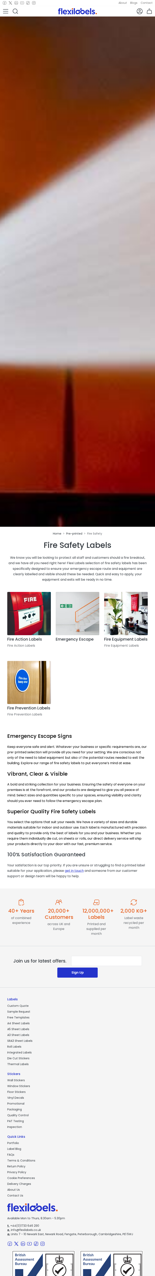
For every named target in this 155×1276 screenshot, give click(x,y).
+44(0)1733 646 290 (23, 1226)
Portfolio (13, 1143)
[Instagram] (34, 3)
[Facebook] (4, 3)
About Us (13, 1190)
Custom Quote (18, 1006)
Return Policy (16, 1166)
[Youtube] (22, 3)
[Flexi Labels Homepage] (77, 11)
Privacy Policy (16, 1172)
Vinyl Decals (15, 1098)
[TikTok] (28, 3)
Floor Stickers (16, 1092)
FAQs (10, 1155)
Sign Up (77, 972)
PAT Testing (15, 1121)
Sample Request (18, 1012)
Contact (147, 3)
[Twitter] (10, 3)
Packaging (14, 1109)
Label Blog (14, 1149)
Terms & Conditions (21, 1161)
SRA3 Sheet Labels (19, 1041)
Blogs (133, 3)
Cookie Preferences (21, 1178)
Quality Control (18, 1115)
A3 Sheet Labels (18, 1035)
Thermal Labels (18, 1064)
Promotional (15, 1104)
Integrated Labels (19, 1052)
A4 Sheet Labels (18, 1023)
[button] (5, 11)
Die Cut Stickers (18, 1058)
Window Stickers (18, 1086)
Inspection (14, 1127)
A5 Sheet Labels (18, 1029)
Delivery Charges (19, 1184)
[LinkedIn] (16, 3)
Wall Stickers (16, 1080)
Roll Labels (14, 1047)
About (122, 3)
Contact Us (15, 1196)
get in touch (74, 870)
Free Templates (18, 1017)
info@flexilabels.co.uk (24, 1230)
